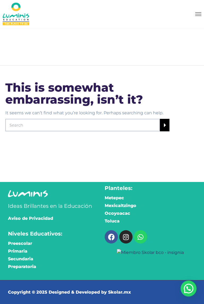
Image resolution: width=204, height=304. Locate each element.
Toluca (112, 221)
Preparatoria (22, 266)
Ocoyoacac (117, 213)
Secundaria (20, 258)
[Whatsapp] (140, 237)
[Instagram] (126, 237)
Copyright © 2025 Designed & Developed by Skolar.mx (69, 292)
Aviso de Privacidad (30, 218)
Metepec (114, 197)
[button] (189, 289)
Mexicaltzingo (120, 205)
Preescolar (20, 243)
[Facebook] (111, 237)
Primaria (17, 251)
